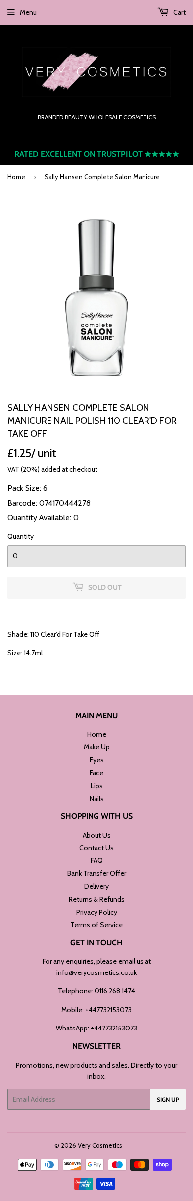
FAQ (97, 860)
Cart (179, 12)
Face (96, 772)
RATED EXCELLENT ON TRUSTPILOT (96, 154)
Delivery (96, 886)
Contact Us (96, 847)
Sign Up (168, 1099)
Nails (97, 798)
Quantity (20, 536)
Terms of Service (96, 924)
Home (16, 177)
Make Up (97, 747)
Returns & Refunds (97, 899)
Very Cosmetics (100, 1145)
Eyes (97, 759)
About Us (97, 835)
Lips (97, 785)
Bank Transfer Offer (96, 873)
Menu (28, 12)
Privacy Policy (96, 912)
